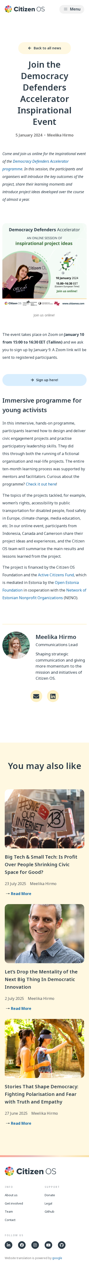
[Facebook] (22, 1245)
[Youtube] (48, 1245)
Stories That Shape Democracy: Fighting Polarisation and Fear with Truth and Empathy (41, 1094)
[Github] (62, 1245)
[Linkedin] (53, 696)
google (57, 1258)
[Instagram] (35, 1245)
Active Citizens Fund (56, 574)
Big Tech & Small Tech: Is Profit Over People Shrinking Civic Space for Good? (41, 864)
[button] (71, 9)
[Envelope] (36, 696)
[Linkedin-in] (8, 1245)
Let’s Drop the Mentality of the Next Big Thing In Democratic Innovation (41, 979)
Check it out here (41, 484)
